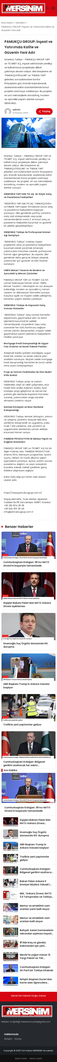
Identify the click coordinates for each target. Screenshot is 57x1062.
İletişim (8, 1038)
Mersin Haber (21, 1058)
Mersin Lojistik (36, 1058)
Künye (18, 1038)
